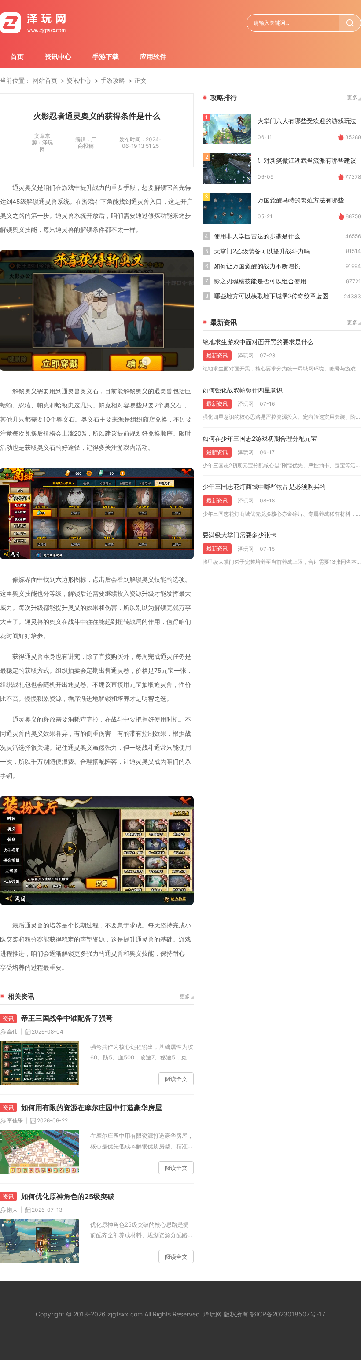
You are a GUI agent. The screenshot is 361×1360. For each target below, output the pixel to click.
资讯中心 (58, 56)
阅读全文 (176, 1078)
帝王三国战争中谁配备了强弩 (67, 1018)
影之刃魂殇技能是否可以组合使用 (260, 281)
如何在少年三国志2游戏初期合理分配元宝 (260, 438)
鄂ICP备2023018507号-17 (287, 1314)
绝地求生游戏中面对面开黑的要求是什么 (258, 341)
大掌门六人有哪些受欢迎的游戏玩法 (307, 121)
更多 (185, 996)
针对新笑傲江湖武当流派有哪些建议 (307, 160)
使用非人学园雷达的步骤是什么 (257, 236)
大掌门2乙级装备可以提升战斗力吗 (262, 251)
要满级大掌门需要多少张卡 (239, 535)
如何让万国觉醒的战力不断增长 (257, 266)
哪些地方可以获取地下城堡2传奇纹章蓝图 (271, 296)
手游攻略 (112, 80)
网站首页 (45, 80)
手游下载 (105, 56)
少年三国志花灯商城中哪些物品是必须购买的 (264, 486)
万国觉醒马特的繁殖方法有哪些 (301, 200)
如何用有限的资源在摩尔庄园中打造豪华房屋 (91, 1107)
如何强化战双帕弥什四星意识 (243, 390)
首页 (17, 56)
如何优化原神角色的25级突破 (67, 1196)
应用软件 (153, 56)
